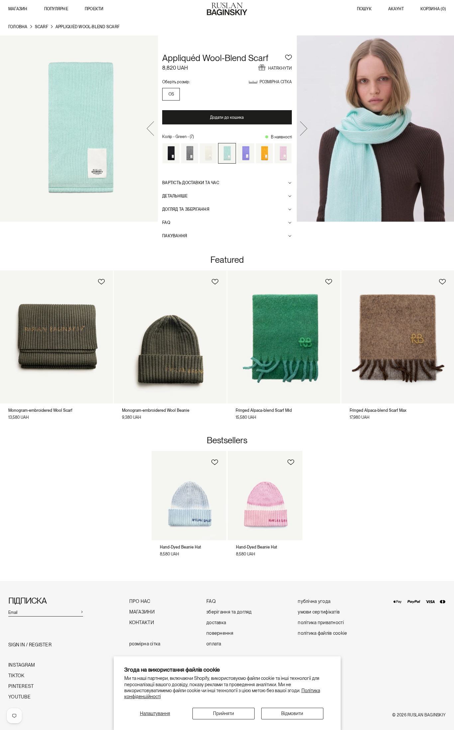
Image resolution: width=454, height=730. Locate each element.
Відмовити (292, 713)
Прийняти (223, 713)
